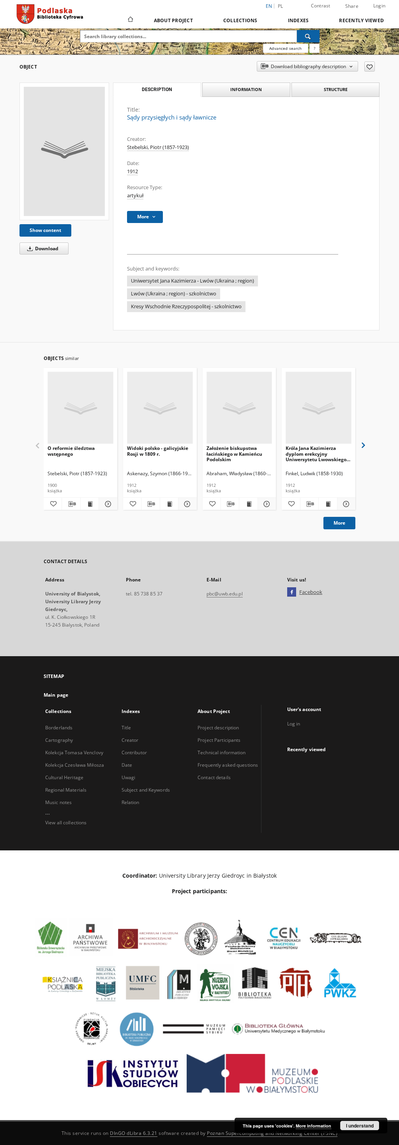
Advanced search (285, 48)
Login (379, 5)
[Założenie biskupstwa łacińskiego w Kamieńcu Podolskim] (239, 408)
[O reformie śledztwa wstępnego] (80, 408)
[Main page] (130, 20)
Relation (130, 802)
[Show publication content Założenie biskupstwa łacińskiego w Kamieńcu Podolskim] (248, 504)
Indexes (298, 20)
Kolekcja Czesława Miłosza (74, 765)
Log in (293, 723)
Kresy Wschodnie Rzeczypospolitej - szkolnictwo (186, 306)
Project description (218, 727)
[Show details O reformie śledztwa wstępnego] (107, 504)
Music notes (58, 802)
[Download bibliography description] (71, 504)
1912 (132, 171)
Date (127, 765)
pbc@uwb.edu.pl (225, 593)
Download (46, 248)
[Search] (308, 36)
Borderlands (58, 727)
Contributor (134, 752)
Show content (45, 230)
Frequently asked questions (228, 765)
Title (126, 727)
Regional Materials (66, 790)
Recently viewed (361, 20)
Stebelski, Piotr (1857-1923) (158, 147)
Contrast (320, 5)
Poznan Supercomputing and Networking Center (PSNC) (272, 1133)
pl (280, 6)
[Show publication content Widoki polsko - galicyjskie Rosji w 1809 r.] (169, 504)
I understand (360, 1125)
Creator (130, 740)
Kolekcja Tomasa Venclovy (74, 752)
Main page (56, 695)
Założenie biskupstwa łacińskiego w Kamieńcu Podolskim (234, 453)
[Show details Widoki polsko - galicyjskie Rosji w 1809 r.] (186, 504)
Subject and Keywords (146, 790)
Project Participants (219, 740)
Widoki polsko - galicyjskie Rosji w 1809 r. (157, 451)
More (339, 523)
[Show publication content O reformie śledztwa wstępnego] (90, 504)
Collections (240, 20)
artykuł (135, 195)
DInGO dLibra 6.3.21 (133, 1133)
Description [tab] (157, 89)
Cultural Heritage (64, 777)
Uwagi (129, 777)
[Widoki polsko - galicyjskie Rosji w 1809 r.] (159, 408)
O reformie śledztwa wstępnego (71, 451)
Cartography (59, 740)
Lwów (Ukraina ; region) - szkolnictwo (173, 293)
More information (313, 1126)
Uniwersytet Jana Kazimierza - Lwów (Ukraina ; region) (192, 280)
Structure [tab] (336, 89)
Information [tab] (246, 89)
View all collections (66, 822)
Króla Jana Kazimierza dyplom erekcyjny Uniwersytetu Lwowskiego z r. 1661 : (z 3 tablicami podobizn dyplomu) (318, 453)
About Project (173, 20)
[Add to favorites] (369, 66)
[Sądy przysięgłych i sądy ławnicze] (64, 151)
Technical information (222, 752)
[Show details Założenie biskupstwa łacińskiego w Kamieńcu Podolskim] (266, 504)
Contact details (214, 777)
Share (351, 6)
